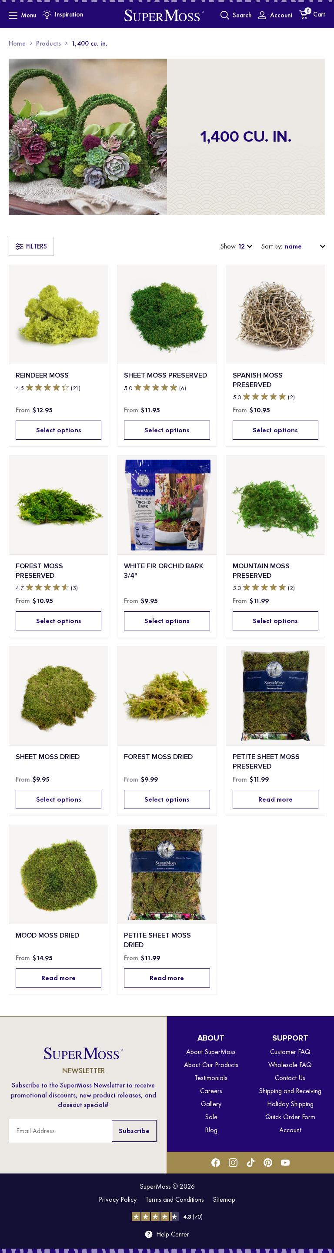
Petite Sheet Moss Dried (157, 939)
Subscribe (134, 1130)
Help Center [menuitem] (172, 1234)
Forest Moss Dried (158, 756)
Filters (36, 246)
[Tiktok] (250, 1162)
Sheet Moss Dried (48, 756)
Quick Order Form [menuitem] (290, 1116)
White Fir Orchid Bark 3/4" (164, 570)
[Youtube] (285, 1162)
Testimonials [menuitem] (210, 1077)
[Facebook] (215, 1162)
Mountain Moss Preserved (261, 570)
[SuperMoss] (164, 15)
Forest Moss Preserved (39, 570)
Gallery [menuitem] (211, 1103)
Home (17, 43)
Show (228, 246)
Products (48, 43)
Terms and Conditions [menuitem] (174, 1199)
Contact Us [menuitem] (290, 1077)
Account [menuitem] (290, 1129)
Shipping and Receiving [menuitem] (290, 1090)
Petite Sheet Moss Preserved (266, 761)
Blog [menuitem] (211, 1129)
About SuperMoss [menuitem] (211, 1051)
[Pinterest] (268, 1162)
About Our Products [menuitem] (211, 1064)
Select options (58, 429)
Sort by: (271, 246)
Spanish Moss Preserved (258, 379)
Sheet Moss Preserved (165, 375)
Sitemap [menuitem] (224, 1199)
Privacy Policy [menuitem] (118, 1199)
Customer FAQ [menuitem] (290, 1051)
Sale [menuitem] (211, 1116)
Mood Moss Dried (47, 935)
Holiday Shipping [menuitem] (290, 1103)
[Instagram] (233, 1162)
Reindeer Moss (42, 375)
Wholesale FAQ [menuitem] (290, 1064)
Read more (275, 799)
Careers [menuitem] (211, 1090)
